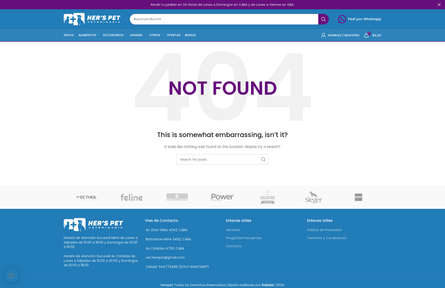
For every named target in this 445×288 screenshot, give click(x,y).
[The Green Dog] (268, 197)
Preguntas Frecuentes (244, 238)
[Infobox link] (359, 19)
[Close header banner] (439, 4)
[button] (12, 275)
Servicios (233, 230)
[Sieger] (313, 197)
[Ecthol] (86, 197)
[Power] (222, 197)
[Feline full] (132, 197)
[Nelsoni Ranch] (177, 197)
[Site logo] (92, 18)
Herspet (167, 285)
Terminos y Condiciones (326, 238)
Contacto (234, 246)
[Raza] (358, 197)
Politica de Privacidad (324, 230)
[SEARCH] (323, 19)
